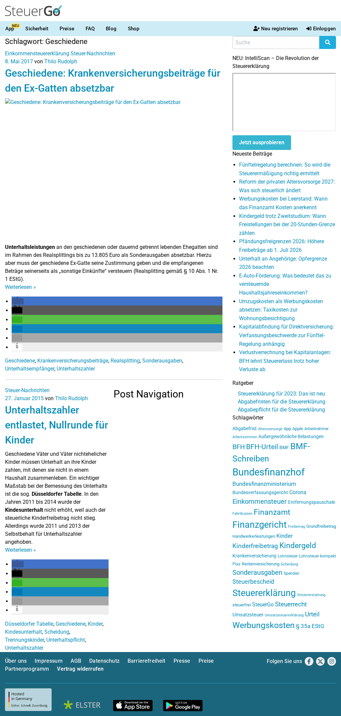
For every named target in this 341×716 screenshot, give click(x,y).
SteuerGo (263, 604)
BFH (238, 447)
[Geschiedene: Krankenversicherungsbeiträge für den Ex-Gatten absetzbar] (113, 170)
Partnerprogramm (27, 669)
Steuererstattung (311, 595)
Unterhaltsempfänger (29, 368)
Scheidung (56, 632)
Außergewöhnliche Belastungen (291, 436)
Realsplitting (125, 361)
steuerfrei (241, 604)
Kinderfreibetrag (255, 546)
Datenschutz (104, 661)
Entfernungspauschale (311, 502)
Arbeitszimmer (244, 437)
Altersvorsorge (270, 429)
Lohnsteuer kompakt (317, 556)
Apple (297, 428)
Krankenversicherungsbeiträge (72, 361)
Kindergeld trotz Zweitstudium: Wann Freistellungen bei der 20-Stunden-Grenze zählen (287, 224)
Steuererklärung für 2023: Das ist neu (281, 393)
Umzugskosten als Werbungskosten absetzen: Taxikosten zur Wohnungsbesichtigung (281, 310)
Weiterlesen (20, 287)
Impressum (48, 661)
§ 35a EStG (310, 626)
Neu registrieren (279, 29)
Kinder (95, 624)
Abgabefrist (244, 428)
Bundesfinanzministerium (264, 483)
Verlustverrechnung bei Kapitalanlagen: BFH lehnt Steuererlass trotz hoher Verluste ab (285, 360)
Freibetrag (296, 526)
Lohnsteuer (288, 556)
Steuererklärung (264, 593)
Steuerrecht (291, 604)
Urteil (312, 614)
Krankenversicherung (254, 556)
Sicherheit (36, 29)
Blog (111, 29)
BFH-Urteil (262, 446)
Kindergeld (297, 545)
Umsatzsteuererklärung (284, 615)
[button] (18, 301)
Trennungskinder (24, 640)
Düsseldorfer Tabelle (29, 624)
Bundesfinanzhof (268, 472)
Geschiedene (20, 361)
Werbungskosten (263, 625)
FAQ (90, 29)
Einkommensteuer (259, 501)
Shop (134, 29)
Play (236, 564)
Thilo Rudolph (60, 61)
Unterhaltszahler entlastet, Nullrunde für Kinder (56, 425)
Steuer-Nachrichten (93, 53)
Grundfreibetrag (321, 526)
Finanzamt (272, 512)
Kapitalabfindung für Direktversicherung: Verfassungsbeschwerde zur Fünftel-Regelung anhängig (286, 335)
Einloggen (324, 29)
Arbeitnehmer (316, 428)
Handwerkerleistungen (253, 536)
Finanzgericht (259, 524)
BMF (284, 447)
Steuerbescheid (253, 581)
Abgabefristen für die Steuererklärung (281, 401)
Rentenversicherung (260, 563)
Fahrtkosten (242, 513)
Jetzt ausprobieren (261, 142)
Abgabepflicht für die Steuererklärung (281, 409)
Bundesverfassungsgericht (260, 492)
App (9, 29)
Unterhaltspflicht (65, 640)
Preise (67, 29)
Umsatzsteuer (247, 615)
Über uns (16, 661)
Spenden (291, 573)
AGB (76, 661)
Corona (297, 492)
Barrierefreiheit (147, 661)
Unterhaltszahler (76, 368)
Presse (181, 661)
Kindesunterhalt (23, 632)
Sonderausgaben (162, 361)
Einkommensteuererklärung (37, 53)
